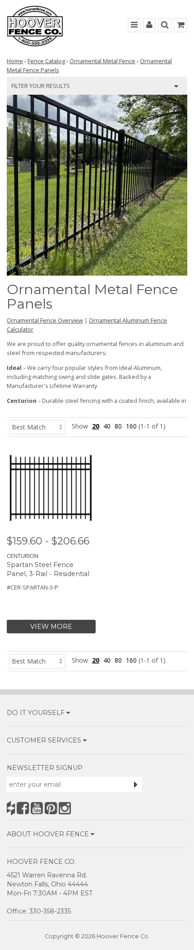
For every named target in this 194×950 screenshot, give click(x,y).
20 (95, 426)
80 (118, 426)
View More (51, 627)
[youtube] (37, 808)
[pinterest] (51, 808)
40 (107, 426)
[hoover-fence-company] (11, 808)
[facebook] (23, 808)
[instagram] (65, 808)
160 (131, 426)
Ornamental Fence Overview (45, 320)
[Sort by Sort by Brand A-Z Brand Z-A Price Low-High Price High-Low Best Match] (37, 426)
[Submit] (135, 784)
